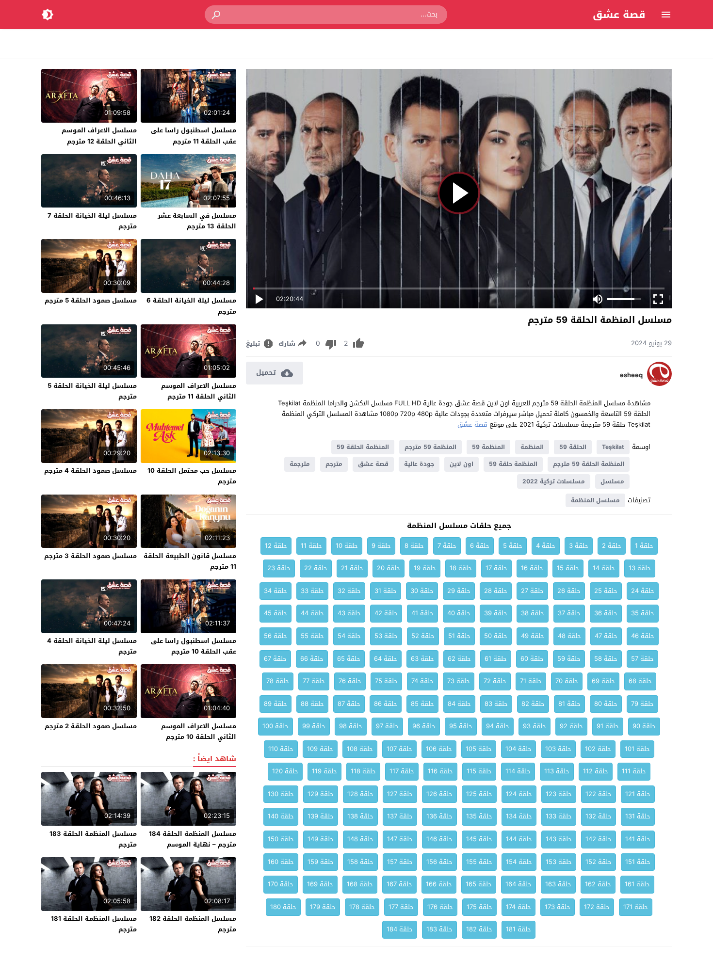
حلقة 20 (388, 568)
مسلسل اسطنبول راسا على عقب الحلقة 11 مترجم (193, 135)
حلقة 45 (275, 613)
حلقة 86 (385, 704)
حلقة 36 (605, 613)
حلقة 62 (459, 659)
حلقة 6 (479, 546)
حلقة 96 (424, 726)
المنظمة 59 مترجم (430, 447)
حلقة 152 (598, 862)
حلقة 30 (422, 591)
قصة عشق (619, 14)
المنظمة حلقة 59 (513, 464)
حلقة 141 (637, 839)
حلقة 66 (312, 659)
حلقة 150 (281, 839)
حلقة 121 (637, 794)
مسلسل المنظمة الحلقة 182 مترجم (192, 923)
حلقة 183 (439, 929)
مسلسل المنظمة (595, 500)
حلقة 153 (559, 862)
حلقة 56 (275, 636)
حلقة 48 (569, 636)
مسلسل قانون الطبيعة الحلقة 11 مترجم (190, 561)
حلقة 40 (458, 613)
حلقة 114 (518, 771)
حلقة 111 (634, 771)
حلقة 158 (360, 862)
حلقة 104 (518, 749)
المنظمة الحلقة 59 (363, 447)
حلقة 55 (312, 636)
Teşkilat (613, 447)
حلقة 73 (458, 681)
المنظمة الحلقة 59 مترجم (588, 464)
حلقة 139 (321, 816)
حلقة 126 (439, 794)
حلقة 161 (637, 884)
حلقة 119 (324, 771)
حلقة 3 (578, 546)
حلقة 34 (275, 591)
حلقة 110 (280, 749)
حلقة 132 (598, 816)
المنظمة (532, 447)
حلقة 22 (315, 568)
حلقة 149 (321, 839)
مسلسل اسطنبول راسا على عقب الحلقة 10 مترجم (193, 646)
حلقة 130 (281, 794)
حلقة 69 (603, 681)
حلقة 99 (313, 726)
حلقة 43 (349, 613)
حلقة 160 (281, 862)
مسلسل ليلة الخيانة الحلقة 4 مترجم (92, 646)
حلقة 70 (566, 681)
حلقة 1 (644, 546)
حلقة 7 (447, 546)
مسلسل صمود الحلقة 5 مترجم (91, 300)
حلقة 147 (400, 839)
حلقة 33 (312, 591)
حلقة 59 (569, 659)
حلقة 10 (347, 546)
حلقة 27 (532, 591)
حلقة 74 (422, 681)
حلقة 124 (519, 794)
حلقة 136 (439, 816)
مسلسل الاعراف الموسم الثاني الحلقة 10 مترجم (198, 731)
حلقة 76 (350, 681)
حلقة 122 (598, 794)
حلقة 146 (439, 839)
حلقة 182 (479, 929)
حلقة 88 (312, 704)
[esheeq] (659, 384)
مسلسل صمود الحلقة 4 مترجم (90, 470)
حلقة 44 (312, 613)
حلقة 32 (349, 591)
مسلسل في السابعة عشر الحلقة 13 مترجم (197, 220)
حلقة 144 (519, 839)
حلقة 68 (640, 681)
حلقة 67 (275, 659)
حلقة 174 (518, 907)
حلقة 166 (439, 884)
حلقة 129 (321, 794)
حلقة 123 (559, 794)
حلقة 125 (479, 794)
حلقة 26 (569, 591)
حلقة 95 (460, 726)
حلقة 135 (479, 816)
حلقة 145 (479, 839)
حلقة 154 (519, 862)
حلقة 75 (386, 681)
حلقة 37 (569, 613)
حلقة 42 (386, 613)
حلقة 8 (414, 546)
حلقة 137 (400, 816)
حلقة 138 (360, 816)
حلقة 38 (532, 613)
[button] (217, 14)
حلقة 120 (285, 771)
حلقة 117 (401, 771)
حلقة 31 (385, 591)
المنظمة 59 (488, 447)
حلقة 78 (277, 681)
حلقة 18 (461, 568)
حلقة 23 (279, 568)
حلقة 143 (559, 839)
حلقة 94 (497, 726)
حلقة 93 (534, 726)
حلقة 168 (360, 884)
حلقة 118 (363, 771)
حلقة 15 (568, 568)
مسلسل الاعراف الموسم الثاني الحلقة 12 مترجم (99, 135)
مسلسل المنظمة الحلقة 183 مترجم (93, 839)
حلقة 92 (571, 726)
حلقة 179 (323, 907)
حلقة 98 (350, 726)
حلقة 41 (422, 613)
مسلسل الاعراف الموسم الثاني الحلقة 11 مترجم (198, 391)
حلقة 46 (642, 636)
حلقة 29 (458, 591)
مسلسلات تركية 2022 (553, 481)
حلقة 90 (644, 726)
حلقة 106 (439, 749)
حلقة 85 (422, 704)
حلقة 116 (440, 771)
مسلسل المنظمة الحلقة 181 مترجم (94, 923)
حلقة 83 (496, 704)
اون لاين (461, 464)
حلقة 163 (558, 884)
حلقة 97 (387, 726)
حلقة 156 (439, 862)
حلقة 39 (495, 613)
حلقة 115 (479, 771)
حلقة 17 (496, 568)
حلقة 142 (598, 839)
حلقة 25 (605, 591)
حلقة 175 (479, 907)
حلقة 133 (559, 816)
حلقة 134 (519, 816)
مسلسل (612, 481)
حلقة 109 (320, 749)
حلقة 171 (635, 907)
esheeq (631, 375)
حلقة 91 (608, 726)
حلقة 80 (605, 704)
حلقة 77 (314, 681)
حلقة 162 (598, 884)
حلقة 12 (276, 546)
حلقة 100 (275, 726)
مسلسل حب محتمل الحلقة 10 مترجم (191, 475)
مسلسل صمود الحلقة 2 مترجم (91, 726)
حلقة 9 (381, 546)
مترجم (333, 464)
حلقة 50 (495, 636)
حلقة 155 (479, 862)
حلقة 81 (569, 704)
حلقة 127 (400, 794)
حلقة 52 (423, 636)
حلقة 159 (321, 862)
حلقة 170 (280, 884)
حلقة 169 (320, 884)
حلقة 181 (518, 929)
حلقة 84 (459, 704)
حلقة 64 (385, 659)
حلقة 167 (399, 884)
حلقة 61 (496, 659)
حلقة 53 (386, 636)
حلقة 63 (422, 659)
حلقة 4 (545, 546)
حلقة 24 (642, 591)
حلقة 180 (283, 907)
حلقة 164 (518, 884)
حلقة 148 (360, 839)
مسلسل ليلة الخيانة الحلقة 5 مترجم (92, 391)
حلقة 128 (360, 794)
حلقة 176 (440, 907)
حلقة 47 (606, 636)
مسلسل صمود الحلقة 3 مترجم (90, 556)
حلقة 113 (556, 771)
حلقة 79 (642, 704)
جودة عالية (419, 464)
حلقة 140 (281, 816)
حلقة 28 (495, 591)
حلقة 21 (352, 568)
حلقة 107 (399, 749)
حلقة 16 (532, 568)
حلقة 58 (605, 659)
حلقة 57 (642, 659)
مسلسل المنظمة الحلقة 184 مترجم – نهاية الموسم (192, 839)
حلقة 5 (512, 546)
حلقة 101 (637, 749)
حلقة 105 (479, 749)
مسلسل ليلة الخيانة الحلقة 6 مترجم (191, 305)
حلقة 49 (532, 636)
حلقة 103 (558, 749)
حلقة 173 (557, 907)
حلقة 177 (401, 907)
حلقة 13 (640, 568)
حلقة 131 (637, 816)
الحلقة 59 (572, 447)
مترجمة (300, 464)
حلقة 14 (604, 568)
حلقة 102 (598, 749)
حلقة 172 (597, 907)
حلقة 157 (400, 862)
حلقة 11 (311, 546)
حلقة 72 (495, 681)
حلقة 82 (533, 704)
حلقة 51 (459, 636)
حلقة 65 (348, 659)
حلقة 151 (637, 862)
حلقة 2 (611, 546)
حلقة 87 (349, 704)
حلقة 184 (400, 929)
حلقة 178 (362, 907)
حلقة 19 (425, 568)
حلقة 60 (532, 659)
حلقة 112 (595, 771)
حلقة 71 (531, 681)
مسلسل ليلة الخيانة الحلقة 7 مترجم (92, 220)
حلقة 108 (360, 749)
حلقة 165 (479, 884)
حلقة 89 (275, 704)
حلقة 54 (349, 636)
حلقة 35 (642, 613)
